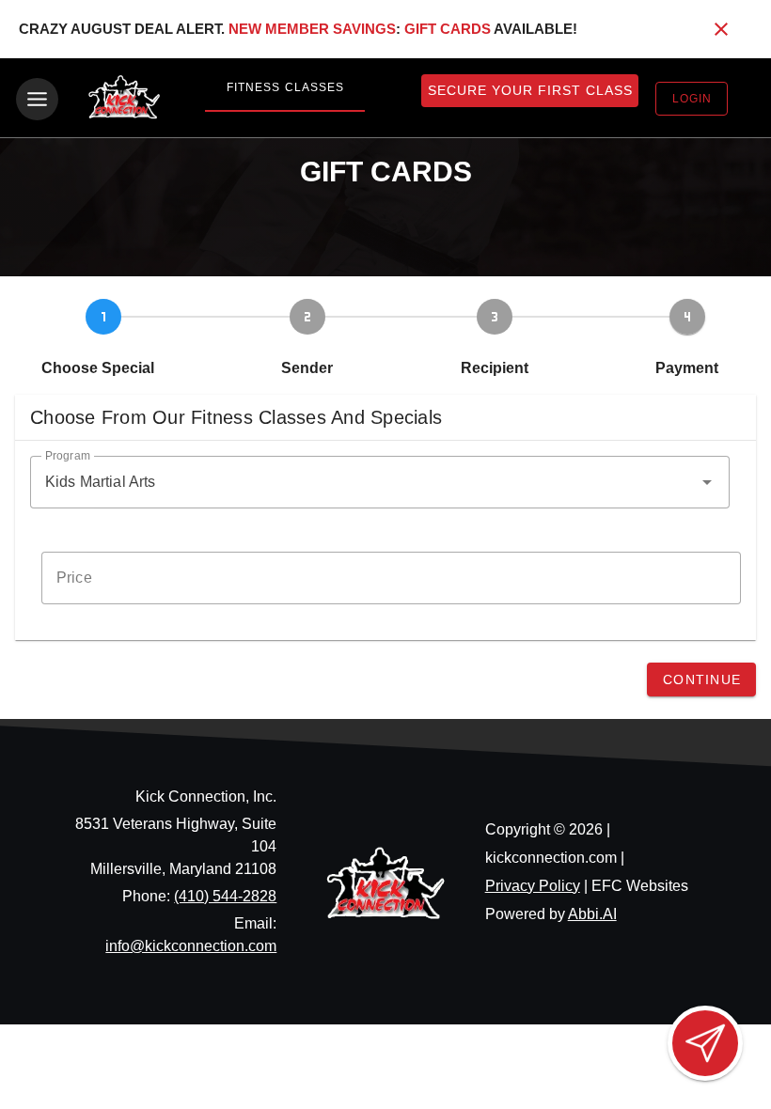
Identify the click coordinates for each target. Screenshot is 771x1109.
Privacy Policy (532, 886)
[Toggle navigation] (37, 99)
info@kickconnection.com (190, 946)
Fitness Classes (285, 87)
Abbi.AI (592, 914)
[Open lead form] (705, 1043)
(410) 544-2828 (225, 896)
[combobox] (380, 482)
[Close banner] (721, 29)
